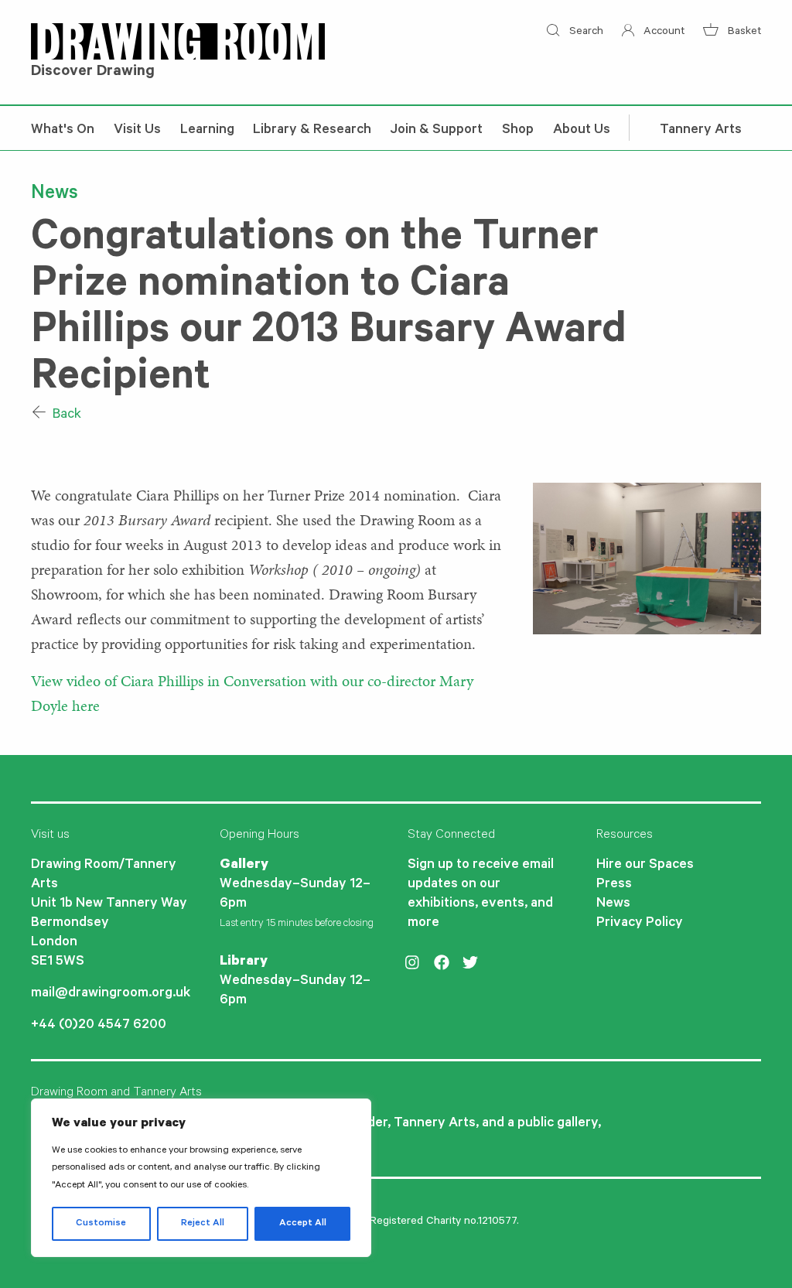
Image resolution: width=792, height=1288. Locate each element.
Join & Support (437, 130)
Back (65, 415)
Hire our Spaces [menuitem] (645, 865)
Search (584, 32)
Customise (101, 1223)
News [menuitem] (613, 904)
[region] (201, 1177)
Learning (207, 130)
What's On (62, 130)
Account (662, 32)
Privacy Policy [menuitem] (639, 923)
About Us (581, 130)
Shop (518, 130)
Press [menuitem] (614, 885)
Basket (743, 32)
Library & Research (312, 130)
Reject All (202, 1223)
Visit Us (137, 130)
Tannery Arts (701, 130)
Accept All (302, 1223)
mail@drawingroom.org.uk (110, 994)
